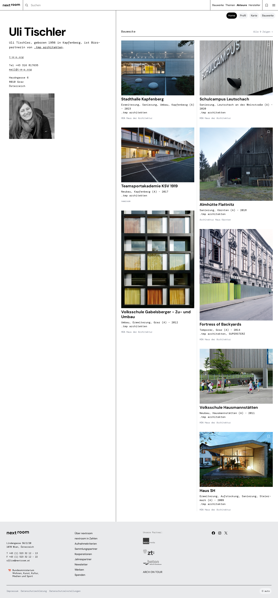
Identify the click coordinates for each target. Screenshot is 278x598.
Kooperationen (83, 554)
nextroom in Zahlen (86, 538)
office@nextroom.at (18, 560)
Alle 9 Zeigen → (263, 31)
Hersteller (254, 5)
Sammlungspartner (86, 549)
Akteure (242, 5)
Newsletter (81, 564)
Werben (79, 569)
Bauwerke (218, 5)
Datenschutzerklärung (34, 591)
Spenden (80, 575)
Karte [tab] (254, 15)
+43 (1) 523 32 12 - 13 (23, 553)
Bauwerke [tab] (268, 15)
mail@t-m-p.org (20, 69)
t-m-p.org (16, 57)
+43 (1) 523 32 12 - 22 (23, 556)
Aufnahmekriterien (86, 543)
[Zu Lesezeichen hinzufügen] (190, 44)
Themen (230, 5)
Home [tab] (231, 15)
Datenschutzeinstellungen (64, 591)
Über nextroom (84, 533)
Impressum (12, 591)
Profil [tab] (243, 15)
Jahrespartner (83, 559)
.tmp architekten (48, 47)
